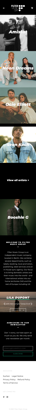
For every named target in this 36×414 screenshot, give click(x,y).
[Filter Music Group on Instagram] (7, 397)
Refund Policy (24, 379)
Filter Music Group (20, 409)
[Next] (31, 303)
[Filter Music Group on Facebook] (4, 397)
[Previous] (4, 303)
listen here (17, 310)
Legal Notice (17, 376)
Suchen (6, 376)
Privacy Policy (9, 379)
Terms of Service (10, 383)
